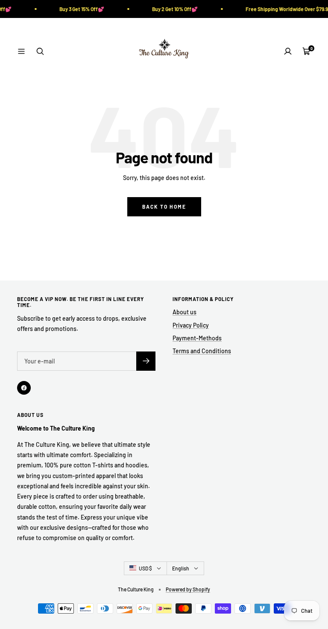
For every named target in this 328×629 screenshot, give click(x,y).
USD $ (145, 568)
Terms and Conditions (202, 350)
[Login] (288, 51)
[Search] (40, 51)
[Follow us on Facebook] (24, 388)
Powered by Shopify (188, 589)
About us (184, 312)
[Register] (145, 361)
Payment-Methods (197, 338)
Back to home (164, 207)
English (180, 568)
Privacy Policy (191, 325)
